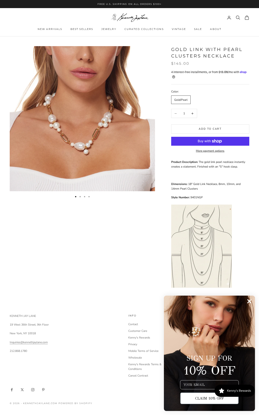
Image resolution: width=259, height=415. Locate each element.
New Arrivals (50, 29)
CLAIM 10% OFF (209, 398)
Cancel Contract (138, 376)
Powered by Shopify (75, 403)
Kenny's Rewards (139, 338)
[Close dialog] (249, 301)
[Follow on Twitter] (22, 390)
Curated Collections (144, 29)
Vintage (179, 29)
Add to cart (210, 129)
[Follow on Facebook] (12, 390)
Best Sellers (81, 29)
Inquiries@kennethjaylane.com (29, 342)
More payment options (210, 151)
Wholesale (135, 358)
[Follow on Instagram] (33, 390)
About (215, 29)
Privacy (132, 344)
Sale (198, 29)
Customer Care (137, 331)
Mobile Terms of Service (143, 351)
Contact (133, 324)
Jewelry (108, 29)
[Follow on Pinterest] (43, 390)
